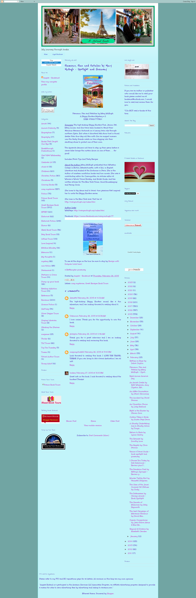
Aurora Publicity (48, 128)
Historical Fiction (48, 221)
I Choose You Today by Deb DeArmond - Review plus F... (139, 463)
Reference (45, 295)
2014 (130, 541)
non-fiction (46, 266)
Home (45, 54)
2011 (130, 553)
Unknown (74, 316)
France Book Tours (49, 198)
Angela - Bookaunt (51, 78)
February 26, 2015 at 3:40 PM (98, 352)
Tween (44, 352)
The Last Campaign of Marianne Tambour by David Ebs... (139, 513)
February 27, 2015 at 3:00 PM (89, 373)
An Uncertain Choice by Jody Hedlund (139, 405)
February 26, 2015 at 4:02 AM (91, 298)
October (134, 325)
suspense (45, 334)
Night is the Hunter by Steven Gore (139, 411)
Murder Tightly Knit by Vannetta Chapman (140, 479)
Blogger (110, 593)
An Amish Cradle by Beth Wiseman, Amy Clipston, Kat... (139, 385)
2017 (130, 306)
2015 (130, 314)
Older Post (114, 421)
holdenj (73, 373)
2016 (130, 310)
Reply (72, 308)
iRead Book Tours (49, 230)
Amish (44, 123)
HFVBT (44, 212)
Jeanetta (73, 298)
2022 (130, 286)
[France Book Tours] (51, 385)
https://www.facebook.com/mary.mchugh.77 (93, 216)
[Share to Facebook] (72, 280)
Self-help (45, 309)
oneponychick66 (77, 352)
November (135, 321)
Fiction (44, 193)
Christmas (45, 180)
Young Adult (46, 363)
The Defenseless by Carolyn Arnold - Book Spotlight (138, 496)
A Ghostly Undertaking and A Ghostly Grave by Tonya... (140, 426)
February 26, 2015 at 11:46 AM (91, 334)
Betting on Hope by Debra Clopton (138, 362)
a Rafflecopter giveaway (75, 270)
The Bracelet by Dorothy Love (136, 440)
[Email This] (66, 280)
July (132, 337)
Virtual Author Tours (50, 356)
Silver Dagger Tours (50, 313)
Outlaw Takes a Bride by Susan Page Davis (140, 418)
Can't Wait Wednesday (51, 155)
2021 (130, 290)
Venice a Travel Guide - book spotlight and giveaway (140, 454)
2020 (131, 294)
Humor (44, 225)
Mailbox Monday (48, 248)
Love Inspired (47, 243)
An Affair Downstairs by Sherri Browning (139, 392)
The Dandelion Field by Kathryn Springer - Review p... (139, 471)
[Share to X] (70, 280)
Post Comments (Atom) (99, 435)
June (132, 341)
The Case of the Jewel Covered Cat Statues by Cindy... (139, 487)
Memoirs (45, 252)
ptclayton (74, 334)
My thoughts (46, 257)
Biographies (46, 132)
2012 (130, 549)
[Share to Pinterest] (73, 280)
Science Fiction (47, 304)
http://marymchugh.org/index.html (80, 202)
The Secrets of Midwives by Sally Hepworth (138, 504)
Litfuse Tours (47, 239)
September (135, 329)
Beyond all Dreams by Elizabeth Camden (139, 530)
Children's (45, 171)
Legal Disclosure (57, 54)
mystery (44, 261)
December (134, 317)
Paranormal (46, 270)
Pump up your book (50, 281)
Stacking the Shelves (50, 327)
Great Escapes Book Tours (96, 283)
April (132, 349)
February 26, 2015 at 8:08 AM (92, 316)
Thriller (44, 339)
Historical (45, 216)
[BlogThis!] (68, 280)
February (134, 357)
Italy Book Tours (48, 234)
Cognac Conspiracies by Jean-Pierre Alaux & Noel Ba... (140, 522)
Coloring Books (47, 184)
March (133, 353)
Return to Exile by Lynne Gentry (138, 433)
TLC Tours (45, 343)
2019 (130, 298)
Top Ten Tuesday (48, 347)
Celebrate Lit (46, 162)
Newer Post (71, 421)
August (133, 333)
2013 (130, 545)
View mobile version (93, 425)
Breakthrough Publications (47, 149)
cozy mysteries (77, 283)
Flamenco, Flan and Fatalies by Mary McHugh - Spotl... (138, 369)
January (134, 536)
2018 (130, 302)
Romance (45, 300)
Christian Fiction (48, 176)
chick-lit (44, 167)
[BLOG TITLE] (49, 106)
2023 (130, 282)
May (132, 345)
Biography (45, 137)
